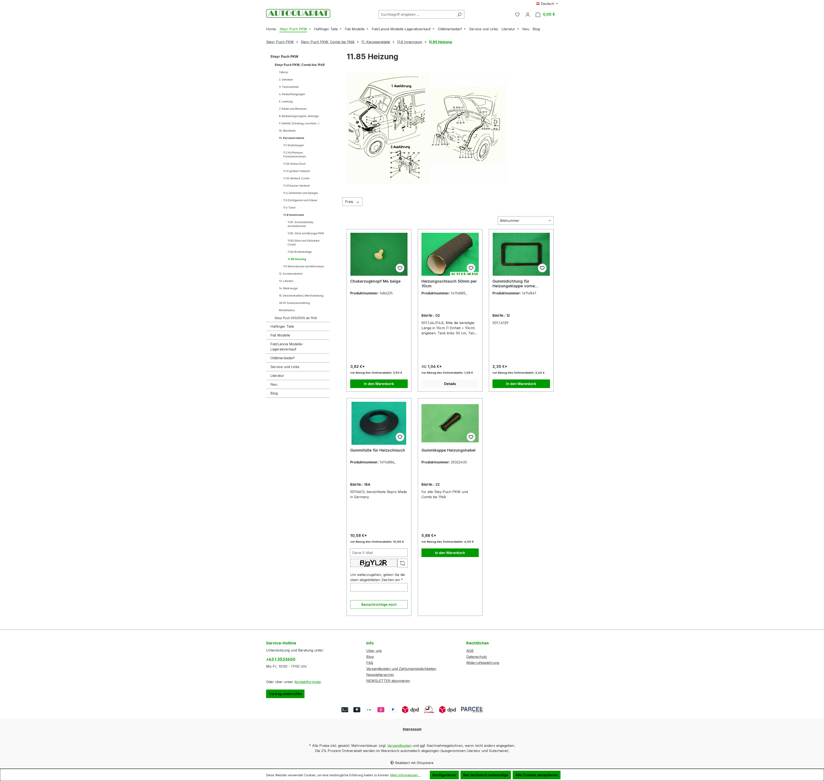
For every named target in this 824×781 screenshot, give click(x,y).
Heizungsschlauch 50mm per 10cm (449, 283)
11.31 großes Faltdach (296, 171)
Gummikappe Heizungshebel (448, 450)
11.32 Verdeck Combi (296, 178)
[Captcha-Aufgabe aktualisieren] (402, 563)
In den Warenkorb (379, 384)
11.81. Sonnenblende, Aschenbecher (301, 224)
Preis (349, 201)
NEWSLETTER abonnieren (388, 681)
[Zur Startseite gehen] (298, 13)
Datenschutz (476, 657)
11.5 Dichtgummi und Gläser (300, 200)
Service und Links (284, 367)
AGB (470, 651)
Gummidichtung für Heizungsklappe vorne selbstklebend (513, 283)
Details (450, 384)
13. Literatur (286, 281)
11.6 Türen (289, 207)
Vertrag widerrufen (285, 694)
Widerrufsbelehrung (482, 663)
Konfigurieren (444, 775)
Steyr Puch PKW (284, 56)
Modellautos (287, 310)
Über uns (374, 651)
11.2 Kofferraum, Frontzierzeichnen (294, 154)
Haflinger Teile (282, 326)
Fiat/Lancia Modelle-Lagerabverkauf (286, 346)
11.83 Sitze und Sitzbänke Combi (304, 242)
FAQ (369, 663)
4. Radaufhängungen (292, 94)
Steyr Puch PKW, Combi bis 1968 (300, 65)
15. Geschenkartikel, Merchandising (301, 295)
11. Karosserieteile (291, 138)
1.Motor (283, 72)
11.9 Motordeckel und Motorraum (303, 266)
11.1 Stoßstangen (293, 145)
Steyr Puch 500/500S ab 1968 (296, 318)
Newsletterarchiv (380, 675)
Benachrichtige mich (379, 604)
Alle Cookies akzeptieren (536, 775)
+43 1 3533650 (280, 659)
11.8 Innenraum (293, 214)
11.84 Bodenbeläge (300, 251)
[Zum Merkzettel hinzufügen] (400, 268)
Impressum (412, 729)
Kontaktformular (307, 682)
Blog (274, 393)
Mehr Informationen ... (405, 775)
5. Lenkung (286, 101)
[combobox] (416, 14)
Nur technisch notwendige (485, 775)
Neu (273, 384)
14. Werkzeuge (288, 288)
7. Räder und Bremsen (293, 108)
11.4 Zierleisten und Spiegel (300, 193)
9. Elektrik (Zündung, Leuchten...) (299, 123)
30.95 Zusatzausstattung (294, 302)
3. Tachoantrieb (289, 86)
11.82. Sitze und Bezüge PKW (306, 233)
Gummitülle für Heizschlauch (377, 450)
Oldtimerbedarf (282, 358)
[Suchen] (459, 14)
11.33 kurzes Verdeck (296, 185)
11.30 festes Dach (294, 163)
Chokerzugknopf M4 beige (375, 281)
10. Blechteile (287, 130)
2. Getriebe (286, 79)
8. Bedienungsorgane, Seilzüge (299, 116)
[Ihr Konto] (528, 14)
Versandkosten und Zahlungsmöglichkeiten (401, 669)
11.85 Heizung (297, 259)
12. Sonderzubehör (291, 273)
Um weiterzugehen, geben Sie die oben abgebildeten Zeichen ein (377, 577)
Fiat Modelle (280, 335)
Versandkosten (399, 745)
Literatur (277, 375)
